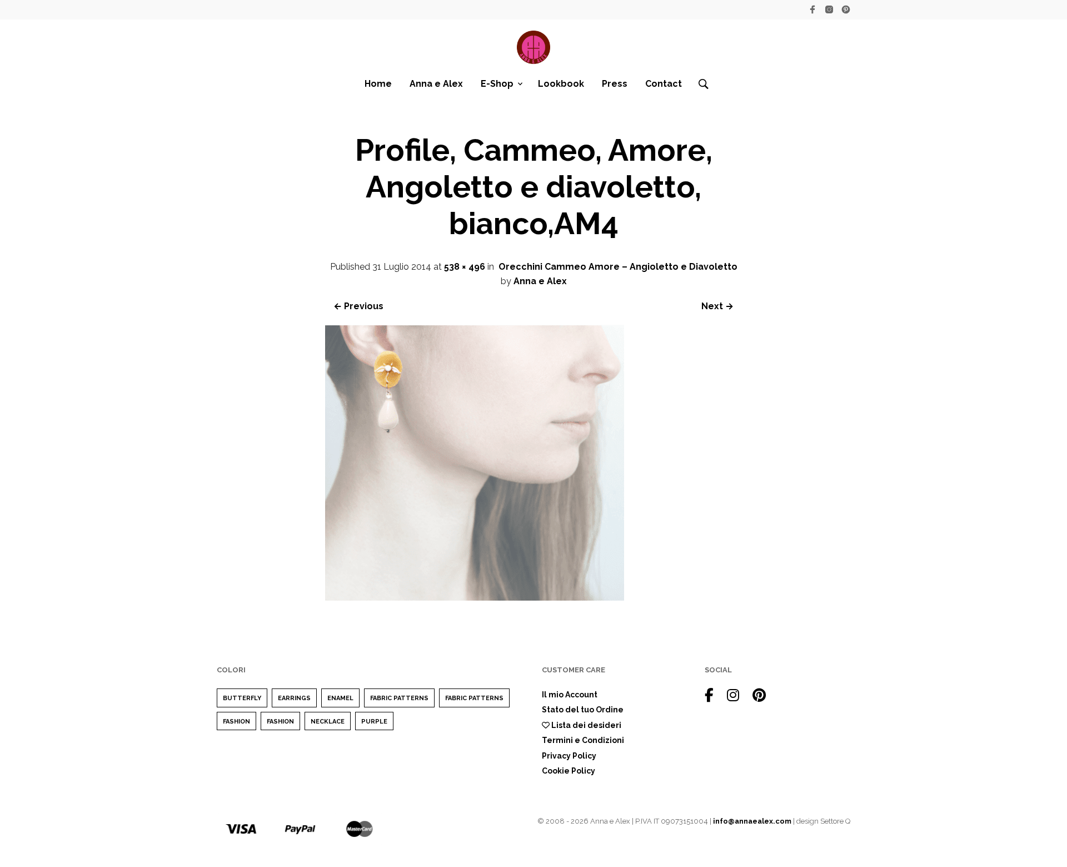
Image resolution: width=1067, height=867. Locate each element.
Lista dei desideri (585, 725)
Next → (717, 306)
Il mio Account (569, 694)
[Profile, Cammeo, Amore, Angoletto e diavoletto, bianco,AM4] (474, 597)
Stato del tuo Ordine (583, 709)
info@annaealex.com (752, 821)
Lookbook (561, 83)
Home (378, 83)
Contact (663, 83)
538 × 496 (464, 266)
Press (614, 83)
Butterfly (242, 698)
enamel (340, 698)
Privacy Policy (569, 755)
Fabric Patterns (399, 698)
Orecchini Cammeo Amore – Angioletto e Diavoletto (617, 266)
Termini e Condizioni (583, 740)
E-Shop (497, 83)
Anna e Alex (436, 83)
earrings (294, 698)
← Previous (358, 306)
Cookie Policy (568, 770)
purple (374, 721)
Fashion (236, 721)
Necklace (328, 721)
